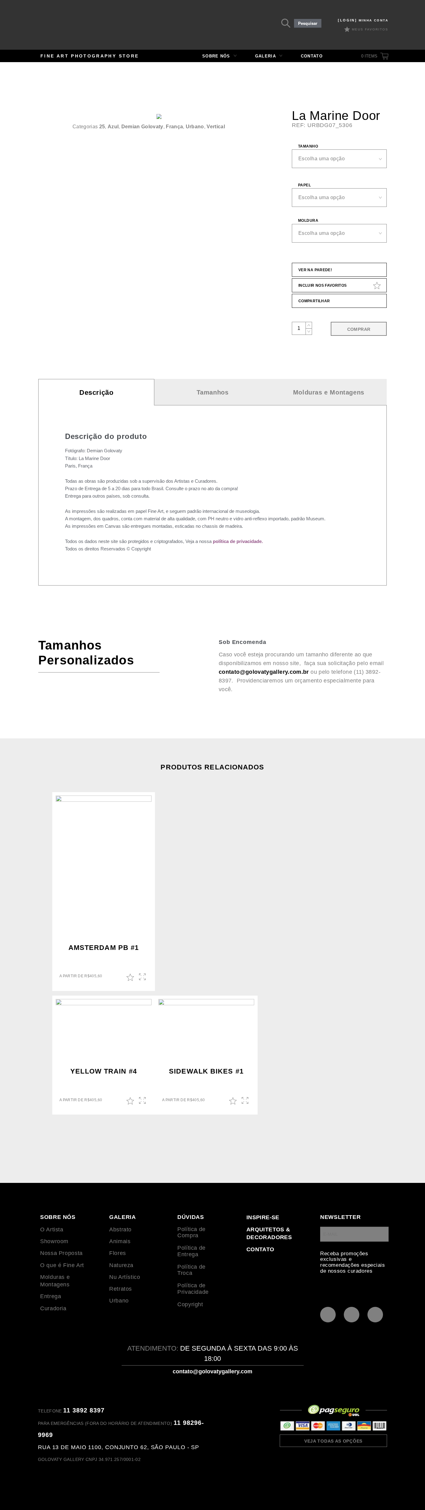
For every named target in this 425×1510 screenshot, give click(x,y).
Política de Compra (191, 1232)
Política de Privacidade (193, 1288)
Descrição (96, 392)
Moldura (308, 220)
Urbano (195, 126)
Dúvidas (190, 1217)
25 (102, 126)
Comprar (359, 329)
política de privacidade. (238, 541)
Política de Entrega (191, 1251)
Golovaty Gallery (81, 26)
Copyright (190, 1304)
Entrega (50, 1296)
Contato (312, 56)
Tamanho (308, 146)
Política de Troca (191, 1270)
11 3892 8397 (84, 1410)
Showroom (54, 1241)
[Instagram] (351, 1314)
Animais (119, 1241)
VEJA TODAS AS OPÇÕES (333, 1441)
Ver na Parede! (315, 270)
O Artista (51, 1229)
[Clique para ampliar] (158, 116)
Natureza (121, 1265)
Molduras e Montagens (328, 392)
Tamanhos (213, 392)
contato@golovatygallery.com (212, 1371)
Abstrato (120, 1229)
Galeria (265, 56)
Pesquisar (307, 23)
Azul (113, 126)
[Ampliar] (236, 127)
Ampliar (143, 977)
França (174, 126)
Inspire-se (262, 1217)
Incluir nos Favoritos (322, 285)
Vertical (216, 126)
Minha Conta (363, 20)
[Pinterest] (328, 1314)
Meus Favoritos (370, 29)
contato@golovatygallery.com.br (264, 672)
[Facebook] (375, 1314)
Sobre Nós (216, 56)
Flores (117, 1253)
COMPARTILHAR (314, 301)
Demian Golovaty (142, 126)
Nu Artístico (124, 1277)
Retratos (120, 1289)
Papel (304, 185)
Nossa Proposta (61, 1253)
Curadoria (53, 1308)
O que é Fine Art (62, 1265)
